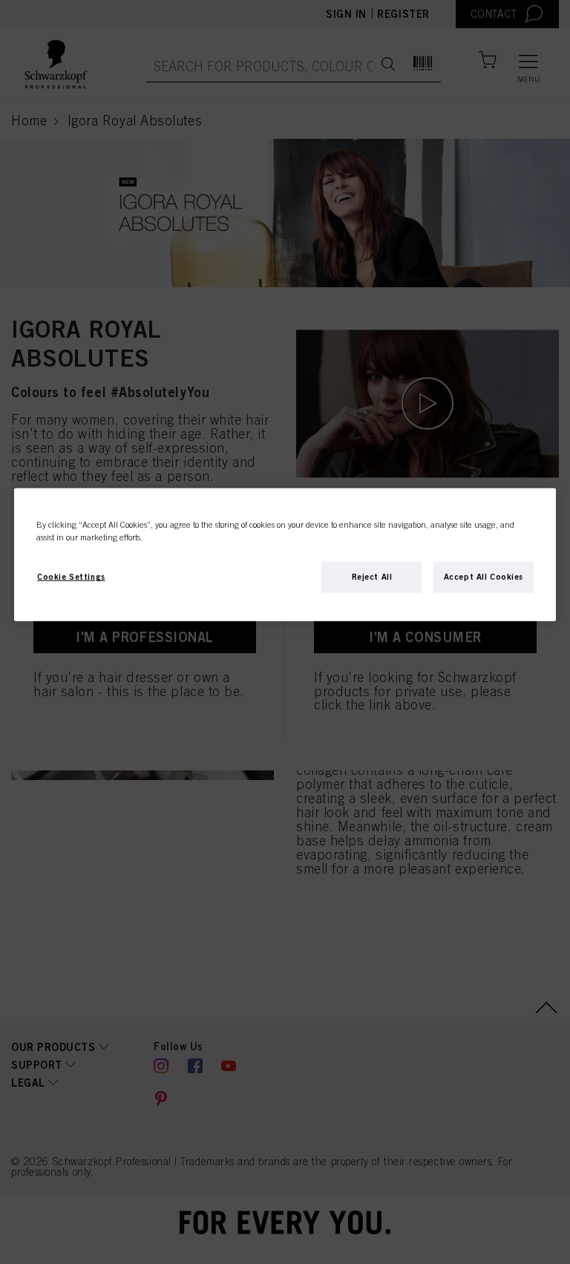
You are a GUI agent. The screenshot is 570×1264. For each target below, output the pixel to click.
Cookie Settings (71, 577)
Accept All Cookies (483, 577)
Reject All (372, 577)
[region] (285, 554)
